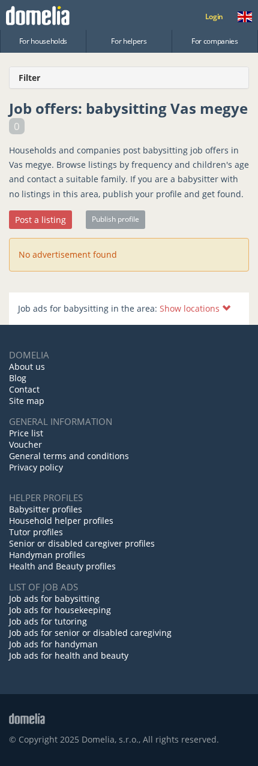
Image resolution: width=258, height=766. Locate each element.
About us (27, 366)
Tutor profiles (36, 532)
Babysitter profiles (45, 509)
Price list (26, 433)
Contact (24, 389)
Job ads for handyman (53, 644)
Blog (17, 378)
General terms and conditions (69, 456)
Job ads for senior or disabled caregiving (90, 632)
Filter (29, 77)
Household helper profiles (61, 520)
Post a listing (40, 219)
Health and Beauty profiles (62, 566)
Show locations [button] (191, 308)
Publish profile (115, 219)
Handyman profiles (47, 554)
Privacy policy (36, 467)
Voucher (25, 444)
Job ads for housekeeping (60, 610)
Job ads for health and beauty (68, 655)
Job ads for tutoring (48, 621)
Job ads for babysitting (54, 598)
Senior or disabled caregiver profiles (82, 543)
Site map (26, 400)
